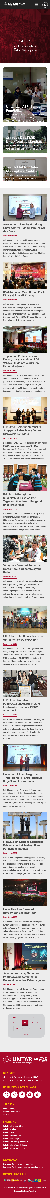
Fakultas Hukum (10, 1129)
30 (17, 1028)
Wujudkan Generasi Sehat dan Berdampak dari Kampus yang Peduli (22, 569)
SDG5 (24, 149)
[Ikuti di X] (6, 1094)
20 (19, 1023)
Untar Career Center (11, 1112)
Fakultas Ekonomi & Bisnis (14, 1126)
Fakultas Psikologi (11, 1139)
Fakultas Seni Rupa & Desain (15, 1145)
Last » (25, 1034)
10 (32, 1017)
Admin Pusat (14, 115)
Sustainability (9, 1108)
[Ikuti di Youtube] (29, 1094)
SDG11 (8, 121)
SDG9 (25, 121)
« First (14, 1017)
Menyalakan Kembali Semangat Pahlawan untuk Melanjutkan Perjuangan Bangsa (23, 845)
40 (23, 1028)
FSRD (8, 149)
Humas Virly (14, 146)
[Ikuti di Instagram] (14, 1094)
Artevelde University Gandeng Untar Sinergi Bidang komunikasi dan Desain (24, 228)
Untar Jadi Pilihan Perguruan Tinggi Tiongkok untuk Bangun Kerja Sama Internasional (22, 778)
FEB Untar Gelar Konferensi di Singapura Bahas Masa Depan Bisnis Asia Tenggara (22, 430)
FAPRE (30, 118)
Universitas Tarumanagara (23, 1188)
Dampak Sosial (22, 118)
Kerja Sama (38, 118)
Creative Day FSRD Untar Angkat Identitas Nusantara (24, 142)
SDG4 (20, 121)
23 (38, 1023)
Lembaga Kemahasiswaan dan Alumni (19, 1164)
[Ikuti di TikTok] (37, 1094)
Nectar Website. (30, 1191)
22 (32, 1023)
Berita (36, 115)
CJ (40, 146)
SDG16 (13, 149)
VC (36, 178)
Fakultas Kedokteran (12, 1136)
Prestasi (9, 178)
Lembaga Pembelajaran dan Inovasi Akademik (23, 1167)
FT (40, 175)
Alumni (6, 1115)
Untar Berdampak (35, 121)
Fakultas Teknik (10, 1132)
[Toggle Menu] (36, 4)
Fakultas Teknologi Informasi (15, 1142)
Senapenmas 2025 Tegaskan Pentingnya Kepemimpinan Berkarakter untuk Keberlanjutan (24, 977)
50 (29, 1028)
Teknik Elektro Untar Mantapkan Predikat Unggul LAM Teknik (22, 171)
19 (13, 1023)
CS (14, 118)
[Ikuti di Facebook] (22, 1094)
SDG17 (14, 121)
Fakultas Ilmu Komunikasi (14, 1148)
